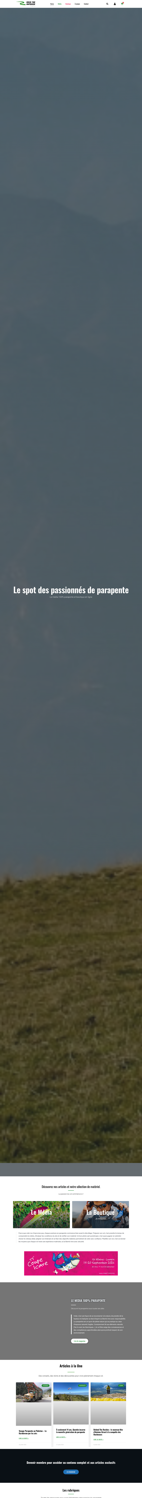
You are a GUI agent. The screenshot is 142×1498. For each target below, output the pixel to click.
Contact (86, 4)
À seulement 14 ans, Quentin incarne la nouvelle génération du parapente (70, 1431)
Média (59, 4)
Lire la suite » (24, 1438)
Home (52, 4)
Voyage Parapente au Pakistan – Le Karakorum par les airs (33, 1432)
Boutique (68, 4)
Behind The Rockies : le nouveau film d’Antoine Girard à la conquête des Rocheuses (108, 1432)
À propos (77, 4)
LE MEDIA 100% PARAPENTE (88, 1300)
